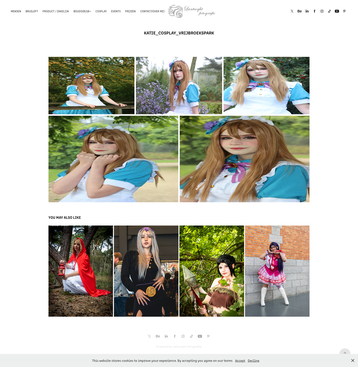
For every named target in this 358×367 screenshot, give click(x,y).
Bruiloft (32, 11)
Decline (253, 360)
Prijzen (130, 11)
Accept (240, 360)
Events (116, 11)
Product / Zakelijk (56, 11)
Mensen (16, 11)
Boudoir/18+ (82, 11)
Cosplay (101, 11)
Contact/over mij (152, 11)
